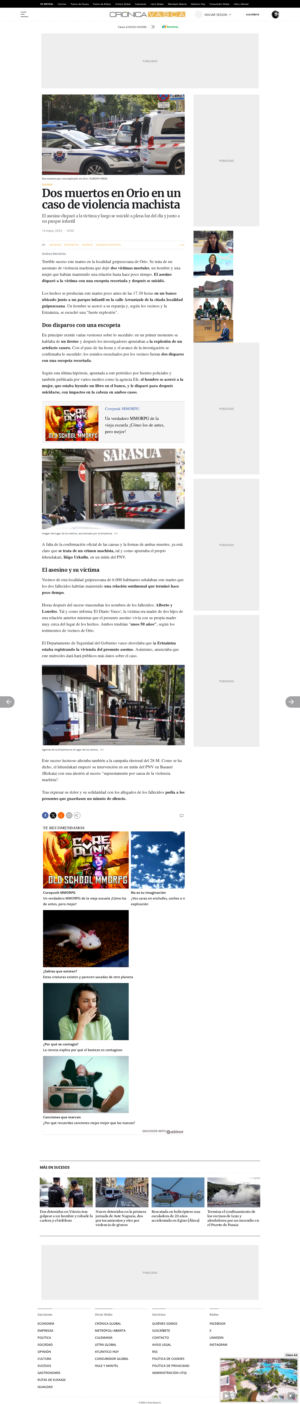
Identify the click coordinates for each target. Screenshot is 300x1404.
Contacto (160, 1337)
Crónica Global (123, 4)
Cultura (44, 1359)
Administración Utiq (169, 1373)
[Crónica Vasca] (150, 14)
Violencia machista (108, 244)
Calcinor (62, 4)
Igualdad (45, 1387)
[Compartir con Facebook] (45, 815)
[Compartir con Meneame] (61, 815)
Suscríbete (161, 1330)
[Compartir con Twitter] (53, 815)
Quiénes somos (164, 1323)
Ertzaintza (71, 244)
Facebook (218, 1323)
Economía (46, 1323)
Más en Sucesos (55, 1167)
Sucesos (47, 184)
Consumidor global (111, 1359)
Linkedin (217, 1337)
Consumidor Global (220, 4)
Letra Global (157, 4)
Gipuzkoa (55, 244)
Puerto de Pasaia (80, 4)
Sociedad (45, 1344)
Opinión (44, 1352)
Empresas (45, 1330)
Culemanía (140, 4)
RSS (155, 1352)
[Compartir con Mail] (69, 815)
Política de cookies (168, 1359)
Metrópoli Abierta (177, 4)
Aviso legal (161, 1344)
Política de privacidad (170, 1366)
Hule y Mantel (241, 4)
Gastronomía (49, 1373)
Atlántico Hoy (198, 4)
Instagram (218, 1344)
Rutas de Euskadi (52, 1380)
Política (44, 1337)
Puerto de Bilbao (102, 4)
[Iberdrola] (170, 27)
